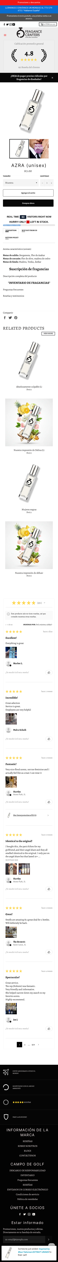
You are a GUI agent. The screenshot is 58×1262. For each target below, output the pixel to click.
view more (48, 333)
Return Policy (11, 237)
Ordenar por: (29, 624)
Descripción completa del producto (20, 276)
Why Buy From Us (29, 230)
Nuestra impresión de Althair (29, 573)
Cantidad (44, 176)
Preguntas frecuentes (13, 289)
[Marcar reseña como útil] (48, 672)
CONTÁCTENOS (27, 1155)
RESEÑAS (27, 1141)
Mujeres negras (29, 509)
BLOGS (27, 1150)
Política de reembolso (27, 1199)
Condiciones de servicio (27, 1194)
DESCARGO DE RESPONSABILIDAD (28, 1170)
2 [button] (24, 1044)
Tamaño (6, 176)
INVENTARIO (28, 1175)
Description (11, 230)
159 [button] (33, 1044)
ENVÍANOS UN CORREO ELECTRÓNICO (27, 1189)
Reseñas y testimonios (13, 296)
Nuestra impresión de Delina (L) (29, 450)
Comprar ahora (28, 203)
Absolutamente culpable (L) (29, 386)
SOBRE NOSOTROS (27, 1146)
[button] (44, 603)
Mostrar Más (12, 860)
